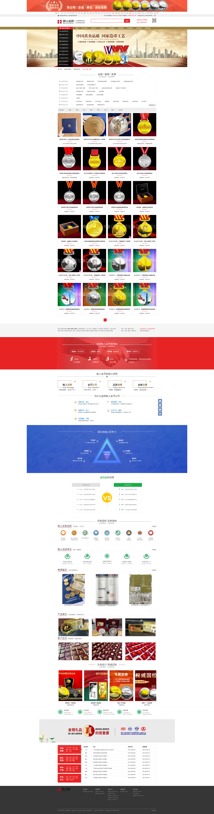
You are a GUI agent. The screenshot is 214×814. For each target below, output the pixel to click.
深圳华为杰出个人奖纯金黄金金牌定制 (69, 139)
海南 (73, 13)
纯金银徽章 (79, 94)
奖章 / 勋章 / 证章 (93, 88)
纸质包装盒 (89, 101)
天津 (143, 13)
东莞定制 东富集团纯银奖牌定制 (119, 207)
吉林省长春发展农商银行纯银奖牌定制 (69, 173)
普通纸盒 (107, 101)
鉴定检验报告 (90, 104)
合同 (155, 15)
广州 (68, 13)
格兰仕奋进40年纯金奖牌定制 (119, 173)
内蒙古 (139, 13)
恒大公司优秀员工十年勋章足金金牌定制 (94, 173)
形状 (91, 110)
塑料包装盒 (125, 101)
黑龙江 (151, 13)
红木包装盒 (98, 101)
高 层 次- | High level (112, 799)
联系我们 (148, 28)
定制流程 (139, 28)
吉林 (148, 13)
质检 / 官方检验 (96, 703)
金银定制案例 (65, 28)
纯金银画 (101, 91)
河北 (136, 13)
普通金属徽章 (89, 94)
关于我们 (84, 28)
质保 (112, 110)
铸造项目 (102, 28)
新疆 (130, 13)
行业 (84, 110)
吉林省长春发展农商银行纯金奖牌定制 (145, 139)
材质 (70, 110)
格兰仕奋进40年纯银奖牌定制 (144, 173)
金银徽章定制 (64, 44)
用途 (77, 110)
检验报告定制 (64, 54)
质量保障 (122, 789)
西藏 (116, 13)
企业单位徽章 (99, 94)
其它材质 (144, 101)
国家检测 (121, 28)
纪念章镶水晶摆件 (102, 81)
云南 (105, 13)
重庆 (113, 13)
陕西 (119, 13)
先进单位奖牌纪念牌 (107, 88)
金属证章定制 (64, 48)
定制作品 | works (111, 793)
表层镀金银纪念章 (128, 81)
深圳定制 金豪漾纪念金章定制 (144, 207)
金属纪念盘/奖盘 (91, 91)
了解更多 (154, 526)
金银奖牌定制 (64, 38)
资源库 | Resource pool (138, 795)
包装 (98, 110)
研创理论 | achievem (99, 793)
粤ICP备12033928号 (99, 810)
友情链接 (153, 810)
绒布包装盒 (116, 101)
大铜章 (78, 98)
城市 (121, 110)
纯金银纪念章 (79, 81)
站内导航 (135, 789)
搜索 (127, 21)
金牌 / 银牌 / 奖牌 (80, 88)
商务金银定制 (64, 64)
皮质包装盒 (135, 101)
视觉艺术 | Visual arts (112, 791)
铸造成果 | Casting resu (88, 791)
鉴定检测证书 (79, 104)
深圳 (71, 13)
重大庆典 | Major (124, 791)
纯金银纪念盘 (79, 91)
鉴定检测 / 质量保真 (70, 703)
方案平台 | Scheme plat (113, 797)
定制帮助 (97, 789)
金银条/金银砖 (80, 84)
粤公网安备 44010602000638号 (112, 810)
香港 (155, 13)
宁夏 (125, 13)
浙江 (82, 13)
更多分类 (151, 105)
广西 (76, 13)
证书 (105, 110)
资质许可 (93, 28)
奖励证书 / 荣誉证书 (121, 88)
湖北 (99, 13)
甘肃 (122, 13)
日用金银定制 (64, 61)
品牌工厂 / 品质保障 (121, 703)
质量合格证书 (101, 104)
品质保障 (130, 28)
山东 (93, 13)
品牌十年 (110, 789)
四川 (110, 13)
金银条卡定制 (64, 34)
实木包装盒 (79, 101)
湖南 (96, 13)
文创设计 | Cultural (99, 791)
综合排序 (61, 110)
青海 (127, 13)
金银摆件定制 (64, 41)
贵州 (107, 13)
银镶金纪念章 (90, 81)
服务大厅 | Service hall (113, 795)
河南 (102, 13)
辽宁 (145, 13)
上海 (65, 13)
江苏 (79, 13)
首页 (77, 28)
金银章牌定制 (64, 31)
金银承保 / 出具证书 (147, 703)
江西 (88, 13)
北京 (62, 13)
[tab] (69, 749)
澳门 (158, 13)
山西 (133, 13)
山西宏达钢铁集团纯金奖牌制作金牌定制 (94, 241)
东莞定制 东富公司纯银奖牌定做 (69, 207)
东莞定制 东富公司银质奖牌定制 (94, 207)
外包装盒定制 (64, 51)
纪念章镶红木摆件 (115, 81)
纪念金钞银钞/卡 (91, 84)
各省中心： (57, 13)
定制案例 (112, 28)
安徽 (90, 13)
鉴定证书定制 (64, 58)
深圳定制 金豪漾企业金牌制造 (69, 241)
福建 (85, 13)
